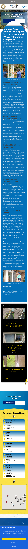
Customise (14, 542)
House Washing (8, 523)
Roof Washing (20, 523)
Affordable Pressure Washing (14, 370)
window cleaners (10, 217)
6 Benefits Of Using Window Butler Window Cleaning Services (14, 348)
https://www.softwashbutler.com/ (11, 295)
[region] (14, 537)
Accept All (14, 539)
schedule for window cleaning (10, 93)
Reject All (14, 546)
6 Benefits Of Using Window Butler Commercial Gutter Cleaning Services (14, 324)
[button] (26, 6)
